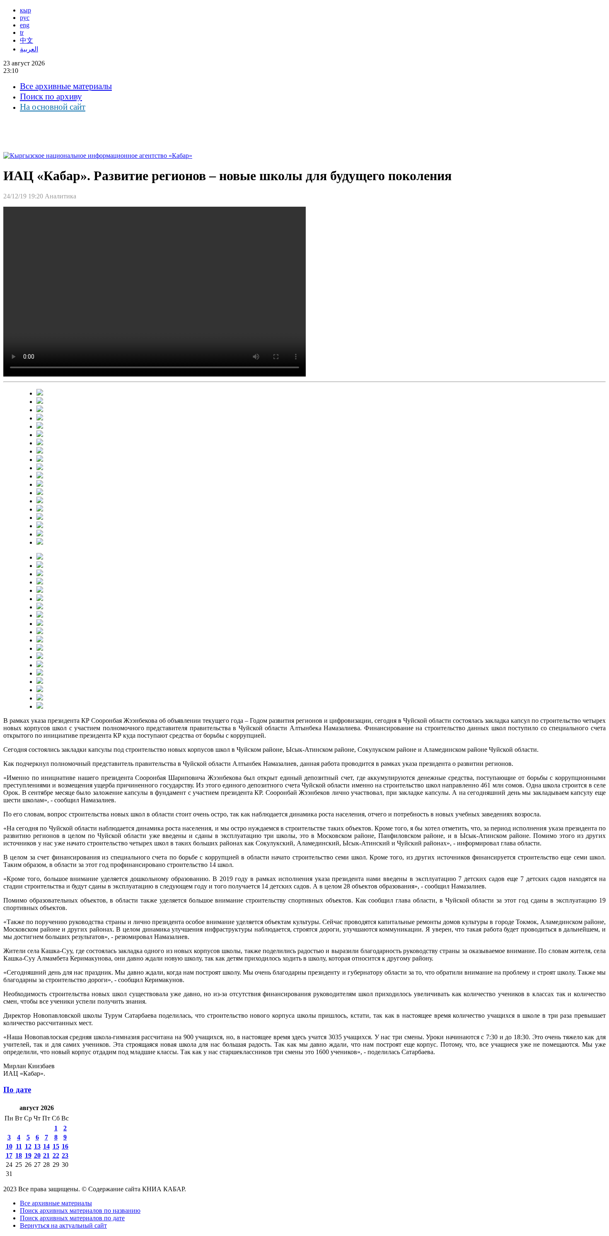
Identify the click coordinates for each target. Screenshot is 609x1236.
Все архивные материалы (66, 86)
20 (37, 1155)
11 (19, 1146)
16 (65, 1146)
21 (46, 1155)
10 (9, 1146)
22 (56, 1155)
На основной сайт (52, 107)
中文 (26, 40)
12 (28, 1146)
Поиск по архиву (51, 96)
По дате (17, 1089)
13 (37, 1146)
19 (28, 1155)
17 (9, 1155)
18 (18, 1155)
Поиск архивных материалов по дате (72, 1218)
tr (22, 32)
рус (24, 17)
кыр (25, 10)
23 (65, 1155)
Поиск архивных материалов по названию (80, 1210)
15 (56, 1146)
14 (46, 1146)
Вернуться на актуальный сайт (63, 1225)
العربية (29, 49)
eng (24, 25)
